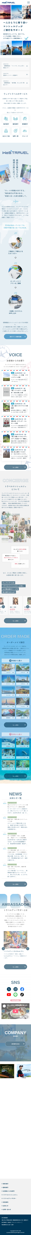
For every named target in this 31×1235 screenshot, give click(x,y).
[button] (27, 606)
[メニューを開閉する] (28, 2)
